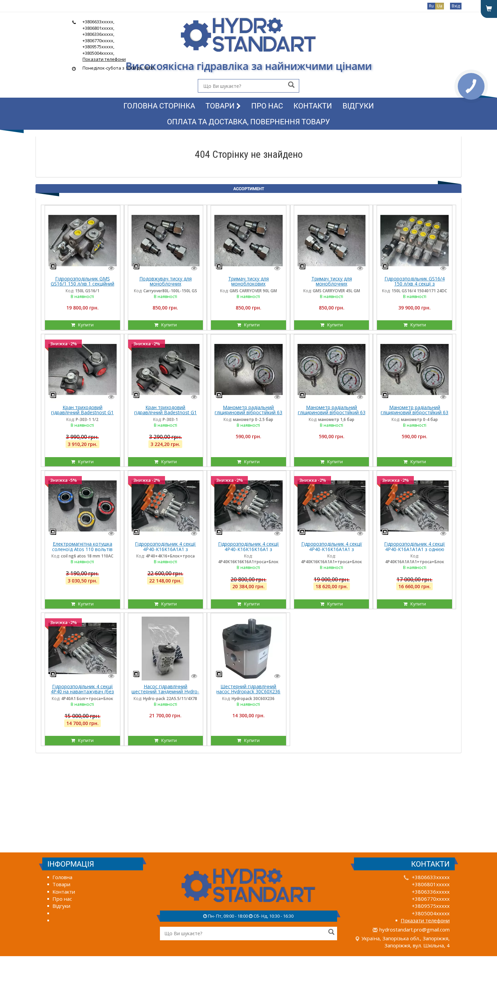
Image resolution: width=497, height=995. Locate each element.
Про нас (267, 105)
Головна (62, 877)
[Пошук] (291, 85)
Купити (84, 325)
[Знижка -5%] (82, 506)
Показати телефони (104, 59)
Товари (221, 105)
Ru (431, 6)
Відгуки (358, 105)
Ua (439, 6)
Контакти (312, 105)
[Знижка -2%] (82, 369)
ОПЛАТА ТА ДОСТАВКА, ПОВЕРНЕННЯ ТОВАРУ (248, 121)
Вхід (456, 6)
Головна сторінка (159, 105)
